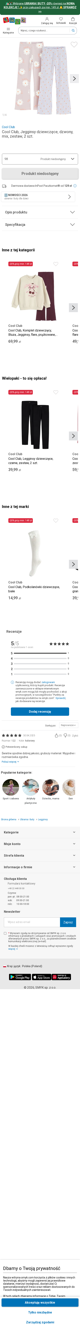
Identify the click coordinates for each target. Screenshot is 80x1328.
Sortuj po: (50, 725)
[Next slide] (74, 78)
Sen (71, 798)
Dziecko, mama (50, 798)
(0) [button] (60, 735)
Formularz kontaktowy (21, 883)
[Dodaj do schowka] (73, 43)
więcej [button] (11, 949)
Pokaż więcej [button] (9, 761)
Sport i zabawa (11, 798)
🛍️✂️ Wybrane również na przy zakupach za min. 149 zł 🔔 (40, 7)
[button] (40, 1322)
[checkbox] (5, 933)
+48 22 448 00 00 (16, 888)
